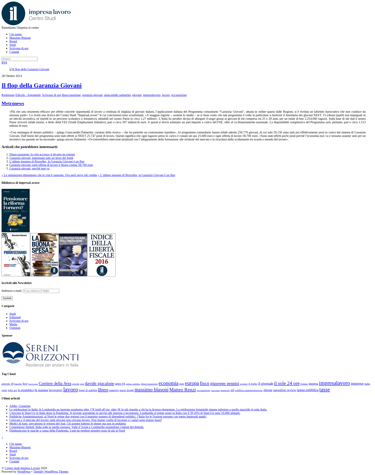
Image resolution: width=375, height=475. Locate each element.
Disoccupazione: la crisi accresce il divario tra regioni (42, 154)
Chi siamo (15, 34)
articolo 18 (7, 383)
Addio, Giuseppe (19, 406)
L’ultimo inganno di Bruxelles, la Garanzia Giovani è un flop (46, 161)
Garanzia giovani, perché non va (29, 168)
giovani (136, 95)
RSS (4, 62)
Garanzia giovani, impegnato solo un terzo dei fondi (41, 158)
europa (192, 383)
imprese (357, 383)
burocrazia (33, 384)
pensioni (225, 390)
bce (25, 384)
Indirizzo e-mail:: (12, 290)
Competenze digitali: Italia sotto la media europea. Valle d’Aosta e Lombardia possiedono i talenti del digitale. (76, 427)
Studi (12, 44)
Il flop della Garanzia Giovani (42, 85)
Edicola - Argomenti (27, 95)
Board (13, 41)
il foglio (252, 383)
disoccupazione (71, 95)
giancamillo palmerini (117, 95)
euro (181, 383)
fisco (204, 383)
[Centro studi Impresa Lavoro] (36, 24)
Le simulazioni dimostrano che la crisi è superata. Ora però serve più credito (49, 175)
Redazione (8, 95)
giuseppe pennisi (224, 383)
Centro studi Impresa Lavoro (22, 468)
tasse (324, 389)
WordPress (23, 471)
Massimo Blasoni (20, 37)
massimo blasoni (152, 389)
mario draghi (127, 390)
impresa (313, 384)
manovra (114, 390)
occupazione (179, 95)
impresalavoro (151, 95)
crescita (75, 384)
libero (103, 389)
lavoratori (55, 390)
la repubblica (26, 390)
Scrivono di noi (18, 48)
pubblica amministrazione (249, 390)
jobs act (12, 390)
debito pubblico (133, 384)
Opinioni (14, 327)
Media (13, 324)
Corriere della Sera (55, 383)
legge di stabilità (88, 390)
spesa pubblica (308, 390)
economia (169, 383)
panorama (215, 390)
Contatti (14, 52)
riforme (267, 390)
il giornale (265, 383)
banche (18, 383)
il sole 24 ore (287, 383)
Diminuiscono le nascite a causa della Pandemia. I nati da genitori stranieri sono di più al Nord (67, 430)
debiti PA (120, 383)
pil (232, 390)
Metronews (13, 103)
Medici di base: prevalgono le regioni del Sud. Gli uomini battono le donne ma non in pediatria (67, 423)
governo (244, 384)
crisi (82, 383)
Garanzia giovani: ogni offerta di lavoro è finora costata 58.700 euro (51, 165)
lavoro (166, 95)
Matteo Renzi (182, 389)
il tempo (304, 384)
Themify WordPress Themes (50, 471)
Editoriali (15, 317)
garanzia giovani (92, 95)
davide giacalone (99, 383)
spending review (284, 390)
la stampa (41, 390)
